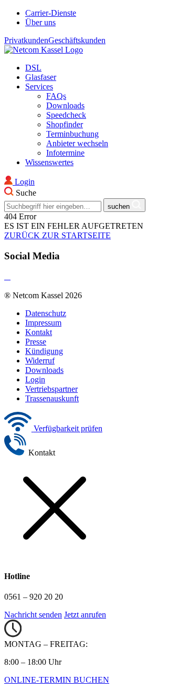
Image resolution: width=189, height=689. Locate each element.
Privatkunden (26, 40)
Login (35, 379)
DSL (33, 67)
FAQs (56, 96)
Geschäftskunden (77, 40)
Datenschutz (45, 313)
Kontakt (38, 332)
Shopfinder (64, 124)
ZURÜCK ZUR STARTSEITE (57, 235)
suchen (120, 206)
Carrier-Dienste (50, 12)
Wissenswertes (49, 162)
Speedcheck (66, 114)
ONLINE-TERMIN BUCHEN (56, 679)
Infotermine (65, 152)
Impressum (43, 322)
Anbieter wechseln (77, 143)
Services (39, 86)
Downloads (65, 105)
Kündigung (44, 351)
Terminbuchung (72, 133)
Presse (35, 341)
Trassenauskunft (52, 398)
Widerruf (40, 360)
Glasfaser (40, 77)
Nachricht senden (33, 614)
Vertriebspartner (51, 388)
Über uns (40, 22)
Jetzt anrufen (85, 614)
